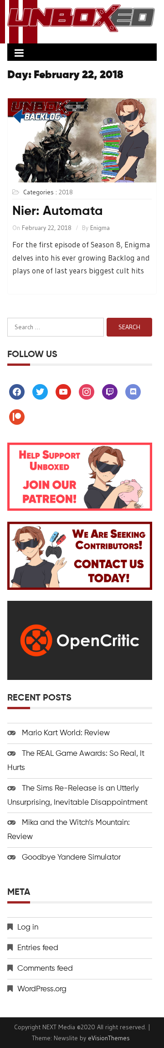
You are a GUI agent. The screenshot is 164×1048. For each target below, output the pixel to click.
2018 (66, 192)
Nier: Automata (57, 211)
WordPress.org (42, 989)
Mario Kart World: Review (66, 733)
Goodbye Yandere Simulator (71, 857)
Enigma (100, 228)
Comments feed (45, 969)
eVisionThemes (109, 1038)
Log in (27, 927)
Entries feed (37, 948)
